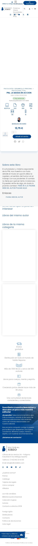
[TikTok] (20, 467)
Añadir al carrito (21, 136)
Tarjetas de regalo (9, 482)
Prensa (5, 476)
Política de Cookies (26, 543)
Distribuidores (7, 515)
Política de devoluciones (11, 521)
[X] (23, 14)
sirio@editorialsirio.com (15, 463)
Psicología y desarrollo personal (18, 89)
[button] (18, 2)
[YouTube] (19, 14)
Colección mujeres (9, 500)
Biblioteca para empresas (12, 497)
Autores (5, 503)
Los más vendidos (9, 494)
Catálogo (6, 479)
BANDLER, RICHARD (19, 124)
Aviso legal (6, 524)
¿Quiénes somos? (9, 473)
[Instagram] (10, 14)
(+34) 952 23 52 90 (17, 460)
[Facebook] (14, 14)
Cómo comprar (8, 485)
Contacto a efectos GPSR (12, 506)
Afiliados (5, 488)
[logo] (7, 9)
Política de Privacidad (12, 543)
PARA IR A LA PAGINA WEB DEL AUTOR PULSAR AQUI (18, 186)
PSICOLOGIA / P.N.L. (19, 91)
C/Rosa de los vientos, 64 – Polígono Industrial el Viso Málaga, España (16, 456)
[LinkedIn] (27, 14)
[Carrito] (34, 9)
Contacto (6, 518)
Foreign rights (7, 512)
